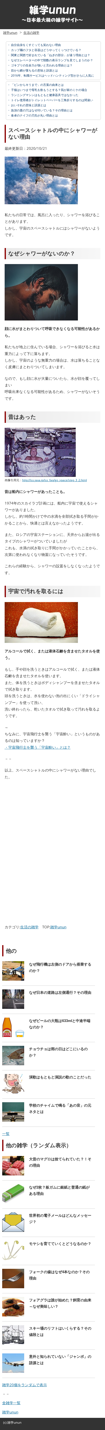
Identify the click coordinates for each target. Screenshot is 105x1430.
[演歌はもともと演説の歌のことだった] (48, 1092)
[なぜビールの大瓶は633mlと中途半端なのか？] (48, 1035)
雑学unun (10, 32)
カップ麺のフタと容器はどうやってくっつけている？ (45, 50)
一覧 (6, 1133)
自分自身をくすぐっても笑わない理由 (35, 45)
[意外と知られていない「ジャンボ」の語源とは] (48, 1371)
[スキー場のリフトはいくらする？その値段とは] (48, 1343)
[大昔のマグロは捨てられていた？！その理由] (48, 1174)
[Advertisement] (44, 819)
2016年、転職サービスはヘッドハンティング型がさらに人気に (52, 75)
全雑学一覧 (11, 1402)
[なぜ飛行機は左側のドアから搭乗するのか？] (48, 979)
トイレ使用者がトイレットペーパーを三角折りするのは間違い (51, 100)
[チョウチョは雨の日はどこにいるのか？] (48, 1063)
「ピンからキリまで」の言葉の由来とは (37, 85)
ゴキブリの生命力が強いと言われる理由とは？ (41, 65)
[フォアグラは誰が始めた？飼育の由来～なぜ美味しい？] (48, 1315)
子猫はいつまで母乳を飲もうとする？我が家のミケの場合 (48, 90)
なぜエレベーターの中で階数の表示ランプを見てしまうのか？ (51, 60)
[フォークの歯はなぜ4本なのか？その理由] (48, 1286)
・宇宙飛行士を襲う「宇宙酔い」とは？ (38, 747)
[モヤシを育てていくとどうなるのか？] (48, 1258)
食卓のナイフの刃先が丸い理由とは (34, 115)
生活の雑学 (31, 32)
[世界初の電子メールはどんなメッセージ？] (48, 1230)
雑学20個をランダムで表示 (24, 1384)
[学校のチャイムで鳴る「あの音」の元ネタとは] (48, 1120)
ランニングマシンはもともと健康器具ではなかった (44, 95)
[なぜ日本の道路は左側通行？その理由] (48, 1007)
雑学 (10, 1422)
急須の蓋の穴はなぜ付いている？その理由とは (41, 110)
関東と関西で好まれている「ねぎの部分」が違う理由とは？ (50, 55)
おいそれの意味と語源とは (28, 105)
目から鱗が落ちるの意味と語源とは (34, 70)
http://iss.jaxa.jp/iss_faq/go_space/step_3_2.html (54, 480)
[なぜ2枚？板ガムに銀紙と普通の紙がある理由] (48, 1202)
